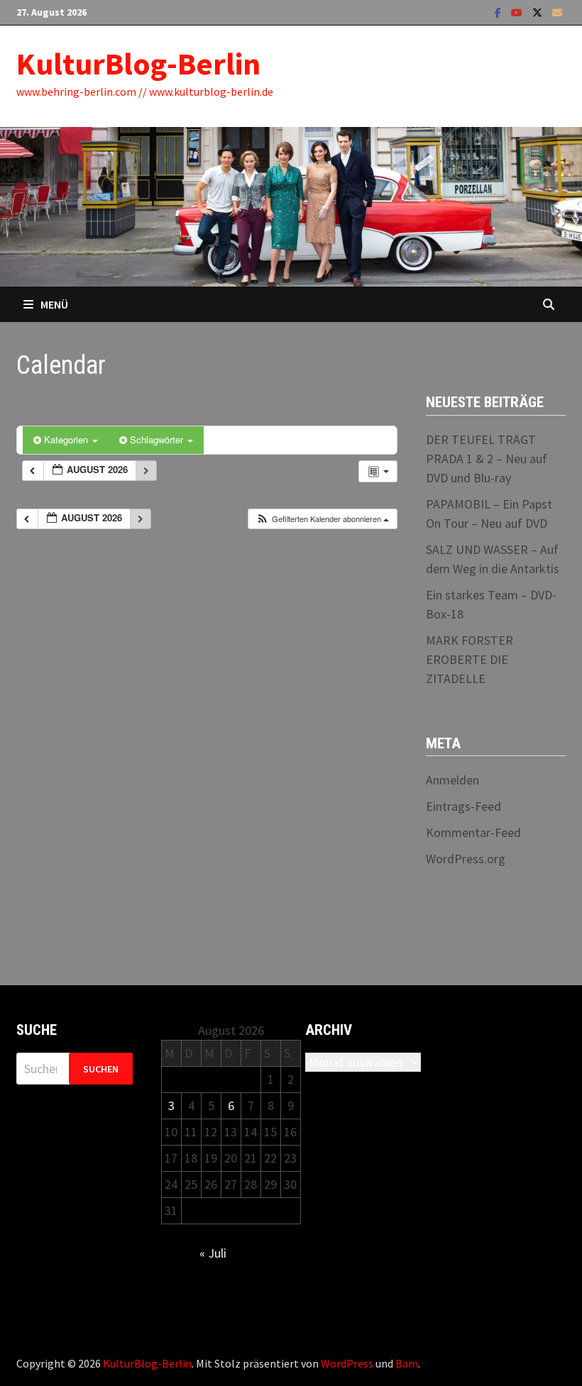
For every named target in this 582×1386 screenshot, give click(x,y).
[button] (322, 518)
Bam (406, 1363)
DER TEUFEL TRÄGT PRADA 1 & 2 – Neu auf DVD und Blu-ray (486, 458)
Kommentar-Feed (473, 832)
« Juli (212, 1253)
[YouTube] (518, 12)
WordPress (347, 1363)
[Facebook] (499, 12)
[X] (539, 12)
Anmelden (452, 780)
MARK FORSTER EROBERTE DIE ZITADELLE (469, 659)
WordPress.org (465, 858)
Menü (54, 304)
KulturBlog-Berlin (138, 63)
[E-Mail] (557, 12)
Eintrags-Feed (463, 806)
